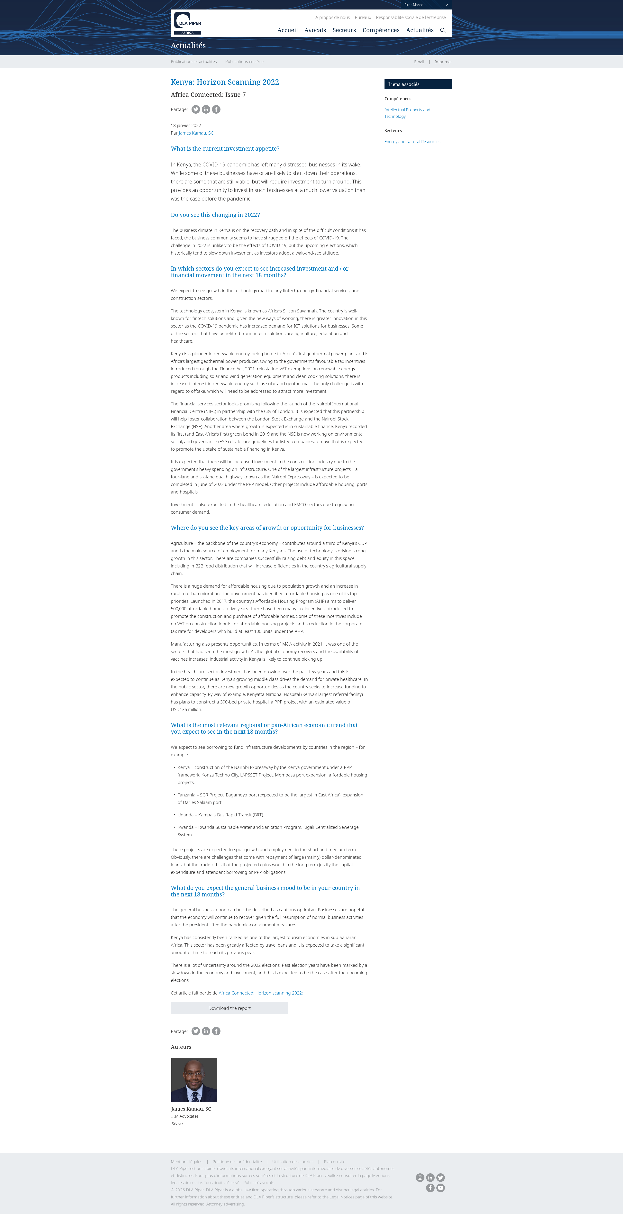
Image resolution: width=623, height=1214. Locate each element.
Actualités (420, 30)
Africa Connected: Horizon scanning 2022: (261, 993)
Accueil (287, 30)
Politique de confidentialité (237, 1161)
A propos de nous (332, 17)
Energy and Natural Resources (412, 141)
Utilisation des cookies (292, 1161)
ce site (196, 1182)
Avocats (315, 30)
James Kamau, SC (196, 133)
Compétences (381, 30)
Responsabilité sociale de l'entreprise (411, 17)
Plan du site (334, 1161)
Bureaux (363, 17)
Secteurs (344, 30)
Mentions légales (186, 1161)
